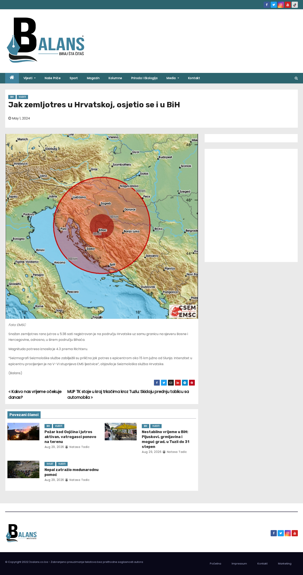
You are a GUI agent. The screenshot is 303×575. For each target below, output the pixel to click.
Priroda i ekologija (144, 78)
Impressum (239, 564)
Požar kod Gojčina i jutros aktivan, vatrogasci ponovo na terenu (70, 437)
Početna (215, 564)
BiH (12, 96)
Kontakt (194, 78)
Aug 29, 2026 (54, 447)
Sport (74, 78)
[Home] (12, 78)
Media (172, 78)
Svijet (50, 463)
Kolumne (115, 78)
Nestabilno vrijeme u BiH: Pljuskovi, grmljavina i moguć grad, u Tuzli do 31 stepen (165, 439)
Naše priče (53, 78)
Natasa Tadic (79, 447)
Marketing (284, 564)
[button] (296, 78)
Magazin (93, 78)
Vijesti (28, 78)
